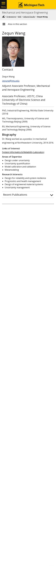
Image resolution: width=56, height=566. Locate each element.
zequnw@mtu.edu (10, 80)
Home (3, 16)
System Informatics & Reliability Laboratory (23, 152)
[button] (28, 195)
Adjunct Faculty (29, 16)
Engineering (11, 16)
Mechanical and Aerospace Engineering (25, 12)
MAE (19, 16)
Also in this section (17, 24)
